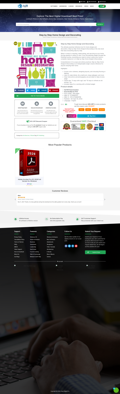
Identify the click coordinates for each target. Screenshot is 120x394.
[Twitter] (69, 245)
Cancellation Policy (19, 239)
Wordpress (50, 244)
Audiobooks (63, 6)
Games (49, 256)
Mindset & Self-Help (35, 256)
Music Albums (50, 254)
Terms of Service (19, 242)
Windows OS (33, 237)
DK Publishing (40, 135)
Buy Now (93, 116)
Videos (86, 6)
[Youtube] (76, 245)
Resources (79, 6)
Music (92, 6)
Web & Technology (35, 254)
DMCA (16, 247)
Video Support (18, 249)
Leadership (33, 247)
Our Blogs (17, 256)
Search (100, 24)
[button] (56, 44)
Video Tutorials (51, 247)
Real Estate (33, 249)
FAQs (15, 244)
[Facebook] (66, 245)
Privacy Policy (18, 237)
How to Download (19, 252)
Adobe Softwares (35, 239)
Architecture (54, 37)
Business (32, 242)
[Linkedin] (72, 245)
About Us (16, 254)
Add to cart (71, 116)
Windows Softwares (52, 237)
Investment (33, 244)
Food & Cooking (34, 252)
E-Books (71, 6)
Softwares (54, 6)
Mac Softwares (51, 239)
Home (44, 37)
